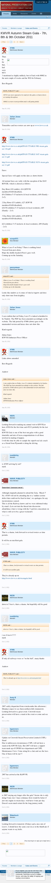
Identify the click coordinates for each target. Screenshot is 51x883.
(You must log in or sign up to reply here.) (37, 841)
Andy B (13, 698)
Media (15, 13)
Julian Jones (15, 117)
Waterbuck (14, 815)
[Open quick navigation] (49, 28)
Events (34, 13)
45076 (12, 416)
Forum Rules (46, 875)
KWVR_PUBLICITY (17, 479)
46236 (12, 596)
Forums (6, 13)
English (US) (5, 871)
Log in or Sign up (41, 2)
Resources (24, 13)
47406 (12, 48)
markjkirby (14, 455)
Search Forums (7, 17)
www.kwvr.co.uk (41, 125)
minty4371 (14, 239)
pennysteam (15, 267)
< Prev (3, 42)
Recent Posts (19, 17)
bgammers (14, 729)
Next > (22, 42)
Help (48, 871)
